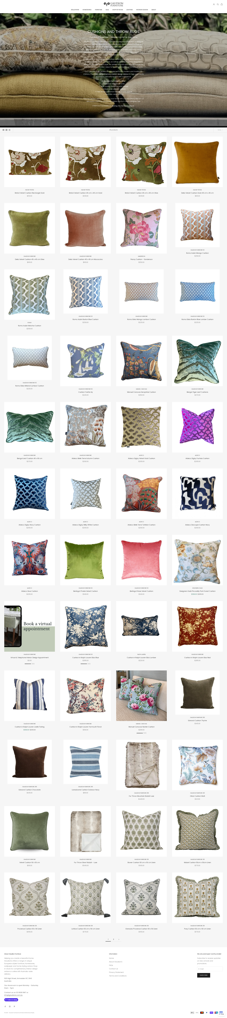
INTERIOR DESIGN (142, 10)
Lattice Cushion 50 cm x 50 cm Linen (85, 929)
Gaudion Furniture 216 (141, 859)
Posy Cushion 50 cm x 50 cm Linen (197, 929)
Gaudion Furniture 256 (197, 717)
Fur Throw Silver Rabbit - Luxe (85, 862)
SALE (107, 10)
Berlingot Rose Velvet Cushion (141, 591)
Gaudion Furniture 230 (197, 793)
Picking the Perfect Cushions (123, 106)
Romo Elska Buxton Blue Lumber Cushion (197, 319)
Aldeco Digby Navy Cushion (30, 525)
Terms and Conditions (118, 976)
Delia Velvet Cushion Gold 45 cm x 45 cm (197, 193)
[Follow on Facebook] (5, 1006)
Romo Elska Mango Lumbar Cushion (141, 319)
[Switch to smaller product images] (6, 130)
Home (111, 958)
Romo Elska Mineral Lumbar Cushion (29, 386)
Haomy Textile (29, 190)
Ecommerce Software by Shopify (26, 1012)
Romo (30, 322)
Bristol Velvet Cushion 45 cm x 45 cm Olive (141, 193)
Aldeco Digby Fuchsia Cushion (197, 458)
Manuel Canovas (141, 389)
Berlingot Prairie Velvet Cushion (85, 591)
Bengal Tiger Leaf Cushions (197, 392)
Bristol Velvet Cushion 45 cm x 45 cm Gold (85, 193)
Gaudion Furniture (30, 256)
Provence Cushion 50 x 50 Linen (29, 929)
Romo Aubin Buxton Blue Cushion (85, 319)
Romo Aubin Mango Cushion (197, 253)
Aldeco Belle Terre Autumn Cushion (85, 458)
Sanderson (141, 256)
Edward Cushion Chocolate (30, 790)
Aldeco (141, 455)
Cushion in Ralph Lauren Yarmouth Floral (86, 727)
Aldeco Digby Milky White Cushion (85, 525)
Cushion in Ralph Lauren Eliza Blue (85, 657)
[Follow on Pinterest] (14, 1006)
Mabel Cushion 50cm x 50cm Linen (197, 862)
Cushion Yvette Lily (85, 392)
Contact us (113, 969)
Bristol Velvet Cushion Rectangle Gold (29, 193)
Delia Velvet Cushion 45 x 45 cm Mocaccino (85, 259)
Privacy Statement (116, 972)
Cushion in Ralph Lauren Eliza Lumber (141, 657)
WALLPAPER (75, 10)
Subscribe (204, 975)
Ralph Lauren (141, 654)
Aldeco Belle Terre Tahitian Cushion (141, 525)
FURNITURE (98, 10)
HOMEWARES (87, 10)
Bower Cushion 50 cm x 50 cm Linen (141, 862)
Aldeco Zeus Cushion (29, 591)
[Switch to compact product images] (9, 130)
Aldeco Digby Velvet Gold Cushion (141, 458)
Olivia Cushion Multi (197, 796)
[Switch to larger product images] (3, 130)
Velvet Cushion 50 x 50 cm (29, 862)
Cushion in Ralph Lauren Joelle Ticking (29, 727)
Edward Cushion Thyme (197, 720)
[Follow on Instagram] (10, 1006)
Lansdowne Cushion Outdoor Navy (85, 790)
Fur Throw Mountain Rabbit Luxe (141, 796)
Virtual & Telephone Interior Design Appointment (30, 657)
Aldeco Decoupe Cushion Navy (197, 525)
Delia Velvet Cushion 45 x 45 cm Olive (29, 259)
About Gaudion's (115, 962)
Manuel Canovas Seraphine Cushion (141, 392)
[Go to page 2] (118, 939)
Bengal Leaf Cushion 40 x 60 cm (29, 458)
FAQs (111, 965)
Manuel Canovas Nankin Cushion (141, 727)
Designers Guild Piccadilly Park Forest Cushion (197, 591)
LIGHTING (129, 10)
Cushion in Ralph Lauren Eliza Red (197, 657)
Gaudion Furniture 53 (197, 250)
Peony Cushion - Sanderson (142, 259)
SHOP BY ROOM (117, 10)
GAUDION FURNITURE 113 (85, 588)
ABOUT (153, 10)
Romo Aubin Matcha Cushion (29, 326)
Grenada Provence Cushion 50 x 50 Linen (141, 929)
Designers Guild (197, 588)
